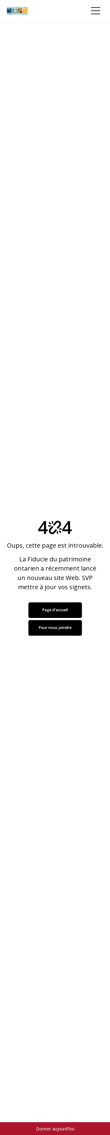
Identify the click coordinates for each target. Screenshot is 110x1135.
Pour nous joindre (55, 627)
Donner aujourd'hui (55, 1129)
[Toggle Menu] (95, 10)
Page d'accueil (55, 609)
